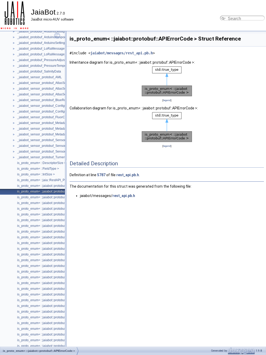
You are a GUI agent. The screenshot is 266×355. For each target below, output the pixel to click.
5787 (101, 175)
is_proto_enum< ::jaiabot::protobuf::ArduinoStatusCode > (57, 197)
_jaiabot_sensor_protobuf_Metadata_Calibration (51, 128)
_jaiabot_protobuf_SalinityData (39, 71)
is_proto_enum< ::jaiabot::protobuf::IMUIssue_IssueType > (58, 300)
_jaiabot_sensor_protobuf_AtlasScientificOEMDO (52, 83)
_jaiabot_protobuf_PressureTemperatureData (49, 66)
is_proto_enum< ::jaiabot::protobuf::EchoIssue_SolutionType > (61, 254)
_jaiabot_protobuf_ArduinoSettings (41, 43)
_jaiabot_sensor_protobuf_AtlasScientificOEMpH (51, 94)
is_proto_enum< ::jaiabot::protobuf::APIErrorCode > (53, 191)
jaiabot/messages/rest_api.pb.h (121, 53)
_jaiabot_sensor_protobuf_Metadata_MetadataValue (54, 134)
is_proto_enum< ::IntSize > (36, 174)
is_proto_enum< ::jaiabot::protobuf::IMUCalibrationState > (57, 289)
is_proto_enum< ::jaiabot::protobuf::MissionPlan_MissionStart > (61, 329)
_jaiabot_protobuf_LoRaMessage (41, 48)
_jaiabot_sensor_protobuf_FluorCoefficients (48, 117)
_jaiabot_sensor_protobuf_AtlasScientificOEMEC (52, 88)
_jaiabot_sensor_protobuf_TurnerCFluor (45, 157)
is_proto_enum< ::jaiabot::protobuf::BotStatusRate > (53, 209)
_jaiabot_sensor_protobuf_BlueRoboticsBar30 (50, 100)
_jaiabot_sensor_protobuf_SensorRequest (47, 146)
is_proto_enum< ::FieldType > (38, 168)
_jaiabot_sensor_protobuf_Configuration (46, 106)
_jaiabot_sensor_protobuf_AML (39, 77)
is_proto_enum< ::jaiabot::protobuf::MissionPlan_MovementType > (63, 334)
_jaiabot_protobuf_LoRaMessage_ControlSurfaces (53, 54)
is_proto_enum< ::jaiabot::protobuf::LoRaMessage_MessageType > (64, 317)
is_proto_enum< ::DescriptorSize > (41, 163)
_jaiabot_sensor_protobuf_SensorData (44, 140)
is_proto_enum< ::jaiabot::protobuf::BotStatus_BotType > (56, 203)
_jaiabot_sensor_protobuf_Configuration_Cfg (49, 111)
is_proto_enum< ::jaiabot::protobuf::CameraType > (52, 220)
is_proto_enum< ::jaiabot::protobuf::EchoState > (50, 260)
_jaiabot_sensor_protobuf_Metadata (43, 123)
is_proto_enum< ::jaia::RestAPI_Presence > (48, 180)
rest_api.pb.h (127, 175)
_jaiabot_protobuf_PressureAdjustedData (46, 60)
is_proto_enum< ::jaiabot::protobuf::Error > (47, 266)
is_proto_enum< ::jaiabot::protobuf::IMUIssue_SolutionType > (60, 306)
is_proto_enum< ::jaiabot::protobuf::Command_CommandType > (62, 226)
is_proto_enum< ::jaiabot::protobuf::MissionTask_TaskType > (59, 346)
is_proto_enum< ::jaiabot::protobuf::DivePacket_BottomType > (60, 243)
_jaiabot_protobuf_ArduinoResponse (43, 37)
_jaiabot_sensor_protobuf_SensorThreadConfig (51, 151)
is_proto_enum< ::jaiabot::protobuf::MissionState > (52, 340)
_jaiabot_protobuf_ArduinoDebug (41, 31)
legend (167, 100)
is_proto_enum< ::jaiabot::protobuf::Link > (46, 311)
